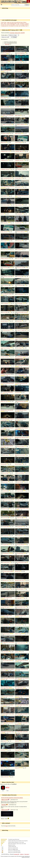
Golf (9, 678)
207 (7, 535)
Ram (21, 214)
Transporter (25, 713)
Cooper (6, 455)
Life (21, 26)
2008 (7, 526)
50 (19, 392)
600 (22, 312)
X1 (5, 133)
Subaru (4, 633)
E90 (5, 97)
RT (22, 124)
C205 (5, 420)
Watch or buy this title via (5, 784)
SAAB (4, 597)
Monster (19, 222)
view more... (25, 26)
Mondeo (6, 285)
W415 (16, 420)
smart (4, 624)
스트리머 (17, 24)
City (6, 401)
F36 (12, 115)
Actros (25, 410)
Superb (7, 615)
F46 (24, 88)
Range (7, 374)
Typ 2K (26, 669)
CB (20, 312)
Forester (8, 633)
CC (23, 535)
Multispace (12, 186)
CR (9, 151)
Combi (24, 607)
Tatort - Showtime (20, 23)
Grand (21, 195)
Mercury (19, 446)
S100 (5, 142)
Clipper (10, 294)
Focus (20, 267)
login (7, 825)
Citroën (4, 186)
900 (20, 598)
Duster (19, 580)
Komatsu (3, 356)
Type (22, 330)
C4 (23, 195)
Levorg (19, 633)
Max (21, 258)
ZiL (3, 776)
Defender (7, 365)
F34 (22, 106)
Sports (24, 508)
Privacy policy (26, 854)
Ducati (16, 222)
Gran (19, 88)
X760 (9, 339)
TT (5, 80)
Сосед (2, 22)
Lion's (4, 401)
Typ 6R (27, 696)
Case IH (16, 142)
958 (11, 571)
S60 (4, 750)
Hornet (25, 312)
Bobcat (2, 142)
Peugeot (4, 526)
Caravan (9, 499)
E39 (19, 115)
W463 (16, 429)
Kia (18, 348)
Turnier (9, 276)
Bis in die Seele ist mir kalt (12, 26)
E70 (19, 133)
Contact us (22, 854)
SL (9, 410)
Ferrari (18, 231)
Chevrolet (19, 169)
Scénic (22, 589)
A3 (19, 53)
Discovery (24, 365)
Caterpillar (3, 151)
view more (7, 44)
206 (21, 526)
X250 (21, 339)
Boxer (8, 553)
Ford (18, 258)
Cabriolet (8, 70)
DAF (1, 214)
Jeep (2, 348)
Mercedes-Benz (20, 401)
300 (19, 178)
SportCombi (9, 597)
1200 (21, 124)
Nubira (8, 178)
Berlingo (8, 186)
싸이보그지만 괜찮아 (11, 24)
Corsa (20, 499)
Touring (7, 124)
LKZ (16, 392)
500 (5, 240)
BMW (4, 88)
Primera (22, 473)
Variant (12, 669)
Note (7, 473)
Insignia (21, 508)
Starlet (7, 651)
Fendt (2, 231)
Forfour (7, 624)
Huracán (24, 356)
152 (7, 776)
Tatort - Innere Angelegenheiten (10, 23)
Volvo (4, 741)
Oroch (22, 580)
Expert (22, 553)
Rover (9, 374)
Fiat (3, 240)
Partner (8, 562)
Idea (20, 249)
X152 (25, 330)
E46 (8, 106)
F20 (7, 88)
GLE (10, 436)
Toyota (4, 642)
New (8, 660)
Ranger (6, 303)
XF (3, 214)
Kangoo (8, 589)
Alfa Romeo (5, 52)
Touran (24, 705)
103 (19, 571)
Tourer (21, 88)
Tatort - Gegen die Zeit (8, 22)
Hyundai (2, 321)
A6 (19, 71)
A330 (10, 660)
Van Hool (5, 660)
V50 (18, 758)
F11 (10, 124)
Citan (25, 419)
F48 (7, 133)
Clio (7, 580)
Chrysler (17, 178)
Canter (23, 455)
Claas (16, 205)
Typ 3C (7, 688)
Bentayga (22, 80)
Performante (20, 358)
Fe (7, 321)
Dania (20, 142)
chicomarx (12, 32)
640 (15, 358)
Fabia (21, 607)
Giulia (9, 52)
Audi (18, 53)
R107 (12, 410)
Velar (26, 383)
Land (21, 642)
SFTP (16, 411)
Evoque (12, 383)
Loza (19, 26)
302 (6, 151)
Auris (7, 642)
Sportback (23, 53)
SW (10, 178)
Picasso (26, 195)
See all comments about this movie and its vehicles (12, 797)
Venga (20, 348)
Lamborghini (20, 356)
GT (21, 106)
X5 (17, 133)
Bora (24, 660)
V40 (18, 750)
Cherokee (8, 348)
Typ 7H (16, 715)
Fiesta (6, 267)
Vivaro (6, 517)
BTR (17, 392)
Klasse (12, 419)
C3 (21, 187)
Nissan (16, 464)
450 (8, 410)
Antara (6, 482)
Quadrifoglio (3, 54)
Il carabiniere (3, 26)
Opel (4, 482)
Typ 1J (3, 670)
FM (18, 741)
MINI (4, 455)
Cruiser (24, 642)
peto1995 (23, 32)
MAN (2, 401)
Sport (27, 365)
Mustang (21, 294)
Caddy (21, 669)
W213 (2, 429)
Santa (6, 321)
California (22, 231)
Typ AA (25, 731)
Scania (2, 607)
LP (27, 356)
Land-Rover (3, 365)
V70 (4, 767)
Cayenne (8, 571)
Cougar (22, 446)
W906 (2, 447)
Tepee (25, 562)
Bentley (18, 80)
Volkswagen (19, 660)
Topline (7, 607)
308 (20, 151)
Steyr (16, 624)
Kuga (20, 276)
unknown (22, 160)
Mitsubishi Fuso (18, 455)
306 (5, 464)
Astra (20, 482)
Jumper (7, 205)
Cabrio (5, 106)
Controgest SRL (16, 854)
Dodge (18, 214)
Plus (11, 678)
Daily (21, 321)
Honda (18, 312)
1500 (23, 169)
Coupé (9, 115)
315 (7, 160)
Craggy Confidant (24, 24)
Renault (16, 571)
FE (5, 741)
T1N (26, 437)
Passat (9, 687)
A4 (5, 62)
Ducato (6, 249)
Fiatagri (2, 258)
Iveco (18, 321)
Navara (19, 464)
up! (23, 731)
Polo (9, 696)
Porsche (4, 571)
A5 (5, 70)
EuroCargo (7, 330)
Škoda (18, 607)
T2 (24, 401)
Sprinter (23, 437)
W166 (2, 438)
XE (6, 339)
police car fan (18, 32)
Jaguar (18, 330)
